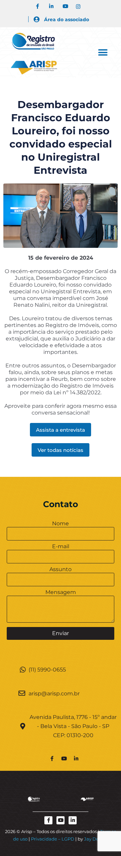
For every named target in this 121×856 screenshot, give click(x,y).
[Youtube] (64, 758)
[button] (102, 52)
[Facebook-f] (52, 758)
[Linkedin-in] (76, 758)
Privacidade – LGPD (52, 839)
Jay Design (96, 839)
